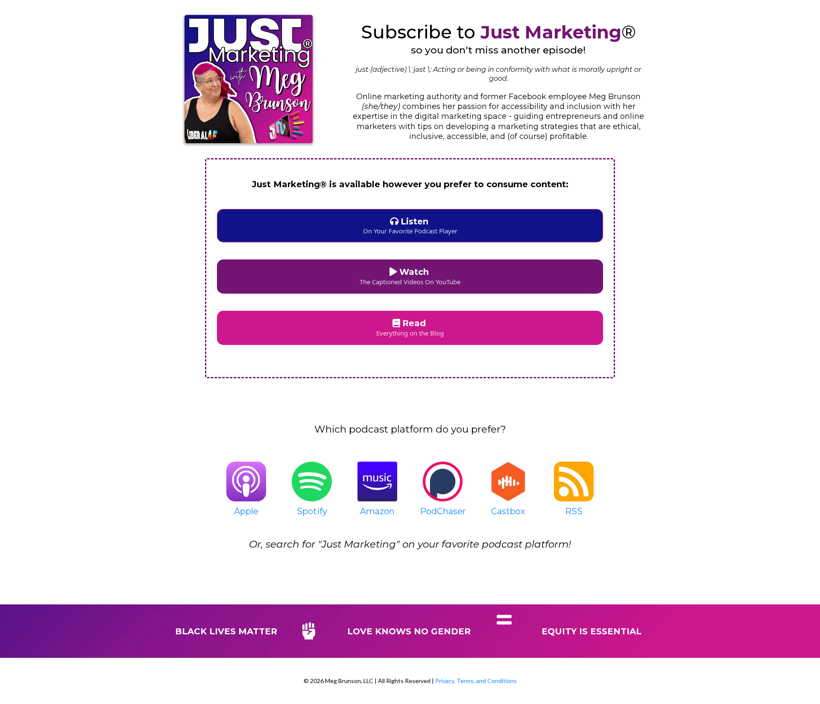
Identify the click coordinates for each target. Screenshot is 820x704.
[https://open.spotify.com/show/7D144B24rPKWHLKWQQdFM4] (311, 481)
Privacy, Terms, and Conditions (476, 680)
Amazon (377, 511)
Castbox (508, 511)
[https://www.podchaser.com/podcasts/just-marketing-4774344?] (443, 481)
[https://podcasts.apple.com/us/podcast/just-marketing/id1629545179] (246, 481)
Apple (246, 511)
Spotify (312, 511)
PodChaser (443, 511)
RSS (574, 511)
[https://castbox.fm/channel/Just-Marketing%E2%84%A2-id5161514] (508, 481)
